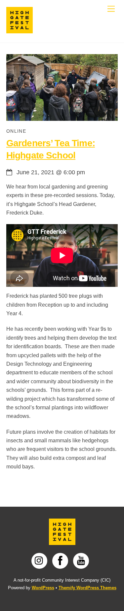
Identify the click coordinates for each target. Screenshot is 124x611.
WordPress (43, 587)
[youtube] (82, 560)
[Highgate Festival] (19, 30)
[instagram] (40, 560)
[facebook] (61, 560)
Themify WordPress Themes (87, 587)
